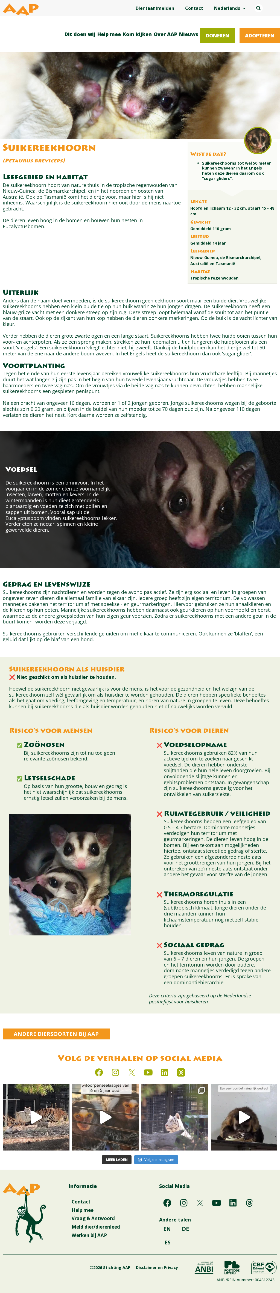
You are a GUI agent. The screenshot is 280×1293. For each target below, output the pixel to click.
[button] (259, 8)
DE (185, 1228)
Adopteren (260, 35)
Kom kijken (137, 34)
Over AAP (165, 34)
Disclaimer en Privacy (157, 1267)
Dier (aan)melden (155, 8)
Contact (194, 8)
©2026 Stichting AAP (110, 1267)
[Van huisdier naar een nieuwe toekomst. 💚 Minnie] (105, 1117)
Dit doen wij (80, 34)
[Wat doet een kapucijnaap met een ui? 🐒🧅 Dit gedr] (244, 1117)
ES (168, 1242)
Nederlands (227, 8)
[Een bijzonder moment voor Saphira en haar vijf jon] (174, 1117)
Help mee (109, 34)
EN (167, 1228)
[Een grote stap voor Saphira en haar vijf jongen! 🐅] (36, 1117)
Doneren (217, 35)
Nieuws (188, 34)
